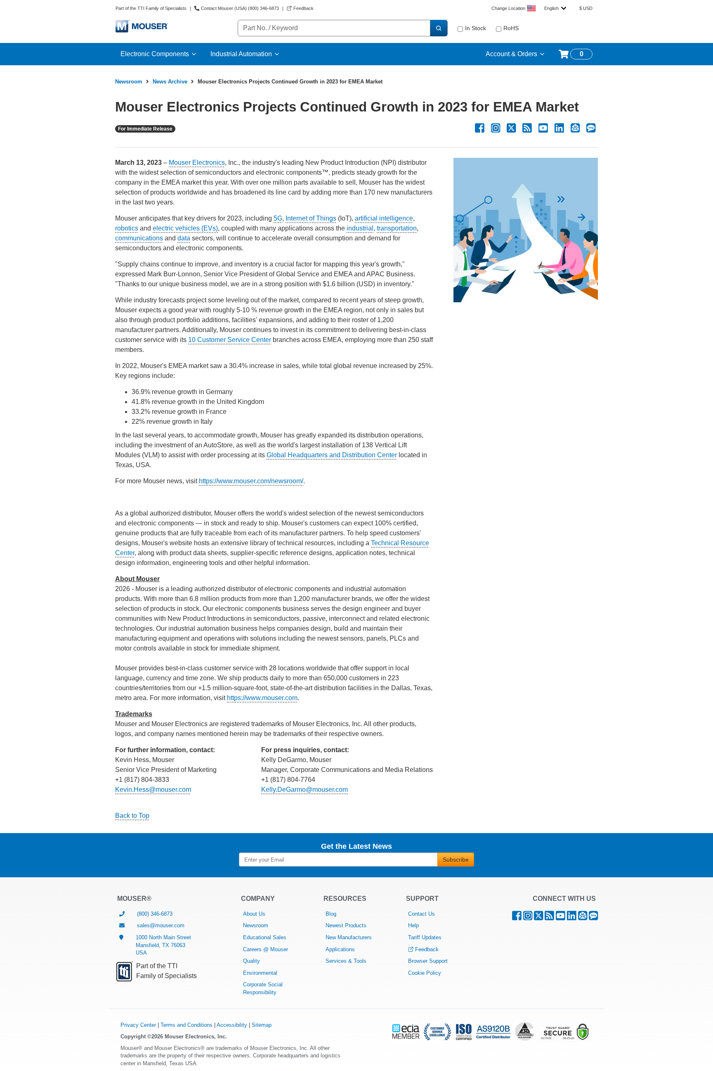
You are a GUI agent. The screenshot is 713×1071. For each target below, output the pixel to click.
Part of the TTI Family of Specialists (151, 8)
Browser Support (428, 961)
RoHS (511, 28)
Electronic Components (154, 53)
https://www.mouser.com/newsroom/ (251, 480)
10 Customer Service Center (229, 339)
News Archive (170, 81)
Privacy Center (138, 1025)
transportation (397, 228)
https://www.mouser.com (262, 697)
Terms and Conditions (186, 1025)
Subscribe (456, 859)
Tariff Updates (424, 937)
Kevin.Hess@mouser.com (153, 789)
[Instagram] (496, 128)
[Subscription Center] (575, 128)
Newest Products (346, 925)
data (183, 238)
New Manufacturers (349, 937)
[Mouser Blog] (591, 128)
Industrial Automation (241, 53)
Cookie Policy (424, 973)
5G (278, 218)
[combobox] (555, 8)
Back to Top (132, 815)
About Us (254, 914)
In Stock (475, 28)
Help (413, 925)
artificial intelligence (384, 218)
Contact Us (421, 914)
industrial (360, 228)
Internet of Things (311, 218)
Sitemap (262, 1025)
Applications (340, 949)
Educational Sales (264, 937)
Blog (331, 914)
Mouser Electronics (197, 162)
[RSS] (527, 128)
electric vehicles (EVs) (185, 228)
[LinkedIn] (559, 128)
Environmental (260, 973)
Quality (251, 961)
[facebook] (479, 128)
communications (139, 238)
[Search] (438, 28)
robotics (126, 228)
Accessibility (232, 1025)
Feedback (427, 949)
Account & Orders (511, 53)
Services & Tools (346, 961)
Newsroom (128, 81)
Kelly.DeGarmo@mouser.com (304, 789)
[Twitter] (511, 128)
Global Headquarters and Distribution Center (332, 454)
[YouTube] (543, 128)
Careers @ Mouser (265, 949)
